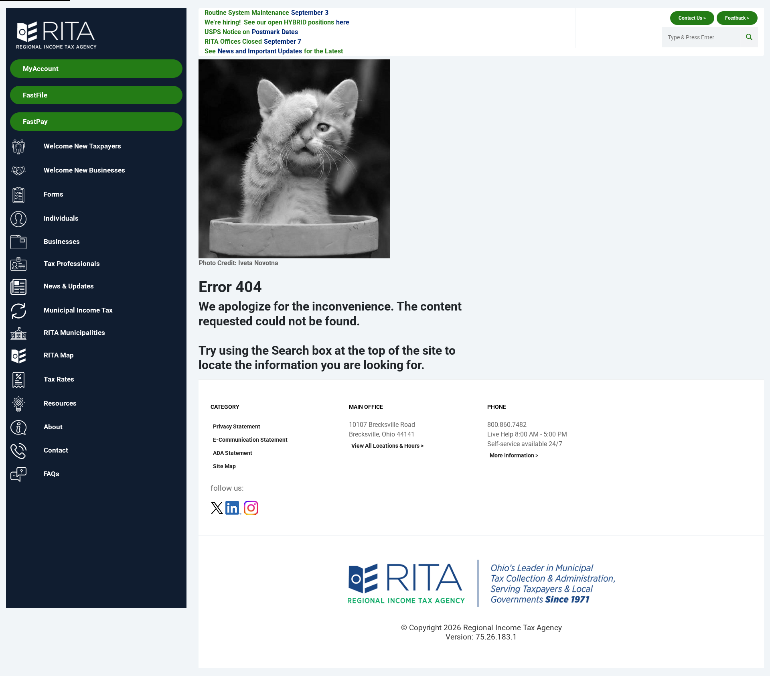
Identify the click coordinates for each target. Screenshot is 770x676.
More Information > (514, 455)
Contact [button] (56, 451)
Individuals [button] (61, 219)
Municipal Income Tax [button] (78, 311)
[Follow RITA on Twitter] (218, 507)
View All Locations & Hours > (387, 446)
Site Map (224, 466)
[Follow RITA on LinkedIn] (234, 507)
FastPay (35, 122)
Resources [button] (60, 404)
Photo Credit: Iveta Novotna (238, 263)
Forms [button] (53, 195)
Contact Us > (692, 18)
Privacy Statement (236, 426)
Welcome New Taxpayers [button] (82, 146)
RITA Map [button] (59, 355)
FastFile (35, 95)
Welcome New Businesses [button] (84, 170)
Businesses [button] (62, 242)
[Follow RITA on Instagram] (251, 507)
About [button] (53, 427)
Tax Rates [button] (59, 380)
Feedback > (737, 18)
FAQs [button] (51, 474)
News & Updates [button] (69, 286)
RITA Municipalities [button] (74, 333)
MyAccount (41, 69)
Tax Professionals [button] (72, 263)
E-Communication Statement (250, 439)
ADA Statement (232, 453)
